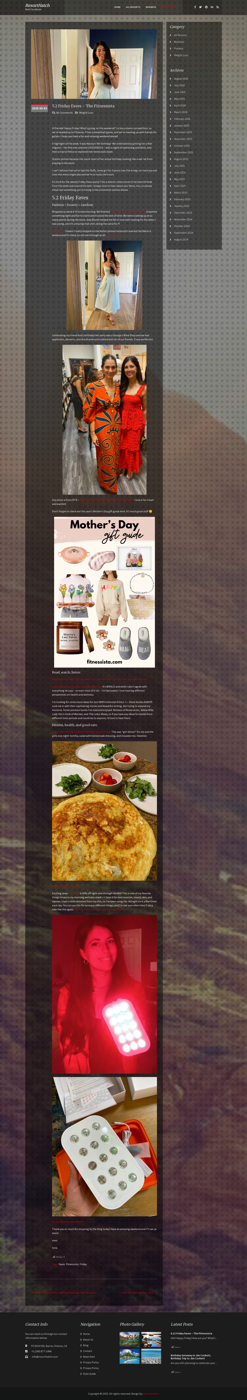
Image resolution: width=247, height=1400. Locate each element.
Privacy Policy (91, 1362)
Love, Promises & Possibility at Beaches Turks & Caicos (63, 1292)
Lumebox (74, 893)
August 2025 (181, 159)
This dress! (58, 231)
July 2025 (179, 166)
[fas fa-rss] (217, 7)
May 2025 (179, 179)
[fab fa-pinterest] (206, 7)
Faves (62, 1264)
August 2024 (181, 239)
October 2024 (182, 226)
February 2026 (182, 119)
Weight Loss (169, 7)
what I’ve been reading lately (139, 1292)
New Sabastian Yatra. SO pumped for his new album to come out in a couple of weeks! (100, 679)
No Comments (64, 112)
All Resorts (133, 7)
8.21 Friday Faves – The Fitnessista (191, 1333)
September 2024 (183, 233)
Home (117, 7)
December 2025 (183, 132)
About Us (88, 1339)
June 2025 (180, 172)
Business (151, 7)
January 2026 (181, 125)
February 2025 (182, 199)
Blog (86, 1345)
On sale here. (113, 235)
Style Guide (89, 1374)
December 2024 (183, 212)
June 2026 (180, 92)
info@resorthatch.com (45, 1356)
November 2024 (183, 219)
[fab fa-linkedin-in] (212, 7)
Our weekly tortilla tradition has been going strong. (81, 732)
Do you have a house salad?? (68, 1221)
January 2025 (181, 206)
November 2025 (183, 139)
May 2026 (179, 99)
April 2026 (180, 105)
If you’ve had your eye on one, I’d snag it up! (98, 909)
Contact (87, 1351)
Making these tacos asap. (66, 886)
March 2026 (180, 112)
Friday (83, 1264)
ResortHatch (37, 5)
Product (178, 48)
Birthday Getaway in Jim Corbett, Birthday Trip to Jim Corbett (191, 1357)
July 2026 (179, 85)
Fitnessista (72, 1264)
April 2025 (180, 186)
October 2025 (182, 145)
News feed (89, 1356)
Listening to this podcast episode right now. (77, 686)
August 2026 (181, 78)
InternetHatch (151, 1393)
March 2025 (180, 192)
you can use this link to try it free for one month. (107, 500)
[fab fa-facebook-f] (195, 7)
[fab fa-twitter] (200, 7)
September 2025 (183, 152)
